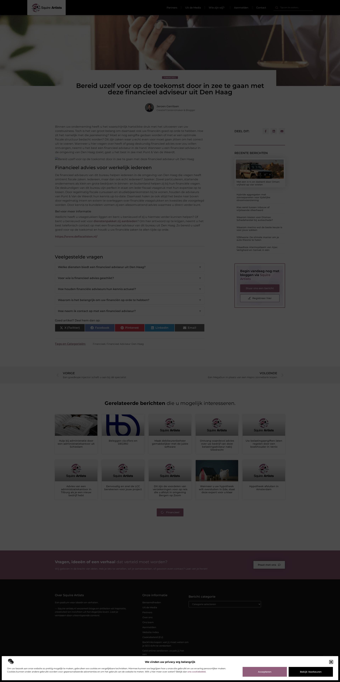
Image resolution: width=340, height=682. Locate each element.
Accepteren (264, 671)
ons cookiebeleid (197, 671)
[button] (331, 662)
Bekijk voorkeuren (311, 671)
